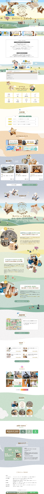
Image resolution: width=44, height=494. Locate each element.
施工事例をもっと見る (30, 184)
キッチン (22, 482)
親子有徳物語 (14, 481)
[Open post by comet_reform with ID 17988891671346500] (18, 375)
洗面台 (24, 482)
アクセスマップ (34, 480)
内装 (28, 482)
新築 (21, 483)
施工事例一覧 (14, 482)
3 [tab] (21, 37)
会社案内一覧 (21, 480)
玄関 (29, 482)
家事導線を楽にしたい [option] (9, 75)
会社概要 (30, 480)
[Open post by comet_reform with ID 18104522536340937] (10, 375)
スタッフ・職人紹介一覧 (20, 481)
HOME (7, 475)
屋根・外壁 (14, 483)
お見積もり (18, 486)
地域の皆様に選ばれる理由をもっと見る (22, 301)
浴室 (19, 482)
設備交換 (33, 482)
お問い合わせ (14, 486)
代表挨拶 (25, 480)
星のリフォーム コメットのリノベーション (18, 478)
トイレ (17, 482)
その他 (23, 483)
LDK (26, 482)
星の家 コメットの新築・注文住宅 (28, 478)
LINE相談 (21, 486)
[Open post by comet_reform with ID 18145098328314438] (34, 375)
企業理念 (28, 480)
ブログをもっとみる (22, 361)
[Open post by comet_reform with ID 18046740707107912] (26, 375)
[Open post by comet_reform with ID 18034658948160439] (26, 383)
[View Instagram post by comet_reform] (13, 378)
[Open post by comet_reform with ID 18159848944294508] (18, 383)
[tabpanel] (16, 33)
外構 (35, 482)
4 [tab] (22, 37)
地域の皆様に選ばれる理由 (16, 480)
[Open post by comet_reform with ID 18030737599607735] (34, 383)
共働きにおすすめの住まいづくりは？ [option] (10, 78)
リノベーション (18, 483)
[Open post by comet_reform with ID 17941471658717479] (10, 383)
